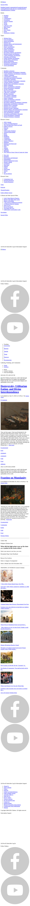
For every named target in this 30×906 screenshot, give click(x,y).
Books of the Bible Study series (12, 199)
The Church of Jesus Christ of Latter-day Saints (16, 152)
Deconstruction (8, 360)
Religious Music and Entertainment (13, 44)
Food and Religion (8, 39)
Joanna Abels (4, 483)
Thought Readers (5, 190)
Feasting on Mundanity (13, 477)
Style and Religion (8, 48)
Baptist (5, 135)
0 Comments (4, 400)
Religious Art (7, 42)
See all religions (8, 173)
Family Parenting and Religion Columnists (14, 81)
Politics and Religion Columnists (12, 99)
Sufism (5, 168)
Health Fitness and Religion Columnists (14, 84)
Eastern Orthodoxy (8, 141)
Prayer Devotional (8, 206)
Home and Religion (9, 61)
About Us (6, 786)
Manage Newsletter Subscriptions (12, 804)
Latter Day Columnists (9, 92)
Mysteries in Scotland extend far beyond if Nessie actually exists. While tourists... (13, 648)
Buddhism (6, 136)
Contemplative (13, 7)
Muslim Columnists (9, 94)
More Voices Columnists (10, 91)
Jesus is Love (7, 205)
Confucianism (7, 139)
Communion (4, 525)
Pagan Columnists (8, 98)
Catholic (7, 7)
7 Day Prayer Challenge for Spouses (13, 202)
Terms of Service (8, 799)
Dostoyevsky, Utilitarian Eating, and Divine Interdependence (14, 389)
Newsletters (4, 212)
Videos (5, 129)
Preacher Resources (9, 180)
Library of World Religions (11, 123)
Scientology (7, 163)
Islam (5, 146)
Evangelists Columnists (10, 79)
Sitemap (6, 807)
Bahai (5, 133)
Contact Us (7, 802)
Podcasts (6, 128)
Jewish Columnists (8, 89)
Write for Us (7, 796)
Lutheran (6, 149)
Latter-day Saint (16, 8)
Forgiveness (7, 345)
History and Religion (9, 47)
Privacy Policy (7, 797)
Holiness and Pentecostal (10, 143)
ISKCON (6, 145)
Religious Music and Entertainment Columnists (16, 109)
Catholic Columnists (9, 75)
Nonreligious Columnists (10, 96)
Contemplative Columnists (10, 76)
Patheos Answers (8, 126)
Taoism (6, 170)
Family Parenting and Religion (11, 58)
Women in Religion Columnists (12, 116)
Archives (6, 367)
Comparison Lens (8, 179)
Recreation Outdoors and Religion (12, 52)
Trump (5, 354)
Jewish (10, 8)
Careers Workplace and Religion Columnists (15, 73)
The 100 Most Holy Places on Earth (13, 125)
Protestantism (7, 159)
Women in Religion (9, 51)
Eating (2, 527)
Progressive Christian (9, 10)
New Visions (7, 30)
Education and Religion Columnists (13, 78)
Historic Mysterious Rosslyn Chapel (10, 645)
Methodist (6, 151)
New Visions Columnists (10, 95)
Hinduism (6, 142)
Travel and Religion (9, 65)
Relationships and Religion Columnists (13, 104)
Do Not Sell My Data (9, 800)
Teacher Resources (8, 182)
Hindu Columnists (8, 85)
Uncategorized (4, 447)
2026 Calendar (7, 122)
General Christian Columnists (11, 82)
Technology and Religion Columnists (13, 114)
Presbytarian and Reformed (11, 158)
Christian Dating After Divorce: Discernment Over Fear (15, 604)
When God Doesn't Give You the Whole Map (12, 686)
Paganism (6, 156)
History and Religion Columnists (12, 86)
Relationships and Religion (10, 62)
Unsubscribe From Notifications (12, 806)
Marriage (6, 348)
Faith (2, 458)
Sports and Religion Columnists (12, 111)
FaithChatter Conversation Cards (12, 209)
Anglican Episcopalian (9, 132)
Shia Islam (6, 165)
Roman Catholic (8, 162)
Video (2, 184)
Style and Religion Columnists (11, 112)
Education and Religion (10, 57)
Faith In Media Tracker (6, 192)
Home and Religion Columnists (12, 88)
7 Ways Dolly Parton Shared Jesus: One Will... (12, 584)
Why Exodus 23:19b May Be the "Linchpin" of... (13, 665)
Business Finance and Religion (11, 54)
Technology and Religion (10, 64)
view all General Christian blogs (9, 692)
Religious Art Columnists (10, 106)
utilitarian (3, 464)
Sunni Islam (7, 169)
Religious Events (8, 45)
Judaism (6, 148)
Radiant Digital (8, 803)
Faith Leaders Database (10, 130)
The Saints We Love (9, 208)
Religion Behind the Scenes (11, 160)
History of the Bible (9, 201)
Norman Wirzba (5, 535)
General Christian (8, 21)
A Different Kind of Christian (11, 204)
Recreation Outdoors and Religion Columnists (15, 102)
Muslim (22, 8)
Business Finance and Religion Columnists (14, 72)
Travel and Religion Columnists (12, 115)
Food (2, 461)
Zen (5, 172)
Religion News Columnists (10, 105)
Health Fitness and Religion (11, 59)
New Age (6, 155)
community (3, 456)
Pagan (5, 31)
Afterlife (6, 351)
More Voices (7, 27)
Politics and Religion (9, 49)
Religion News (7, 38)
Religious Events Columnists (11, 108)
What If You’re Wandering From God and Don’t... (13, 624)
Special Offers (4, 4)
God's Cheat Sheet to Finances (11, 198)
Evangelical (20, 7)
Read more (11, 445)
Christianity (7, 138)
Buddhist (3, 7)
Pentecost (6, 357)
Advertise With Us (8, 794)
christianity (3, 453)
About (5, 365)
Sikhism (6, 166)
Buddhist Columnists (9, 71)
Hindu (6, 8)
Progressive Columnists (10, 101)
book (2, 450)
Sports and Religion (9, 41)
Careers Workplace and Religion (12, 55)
